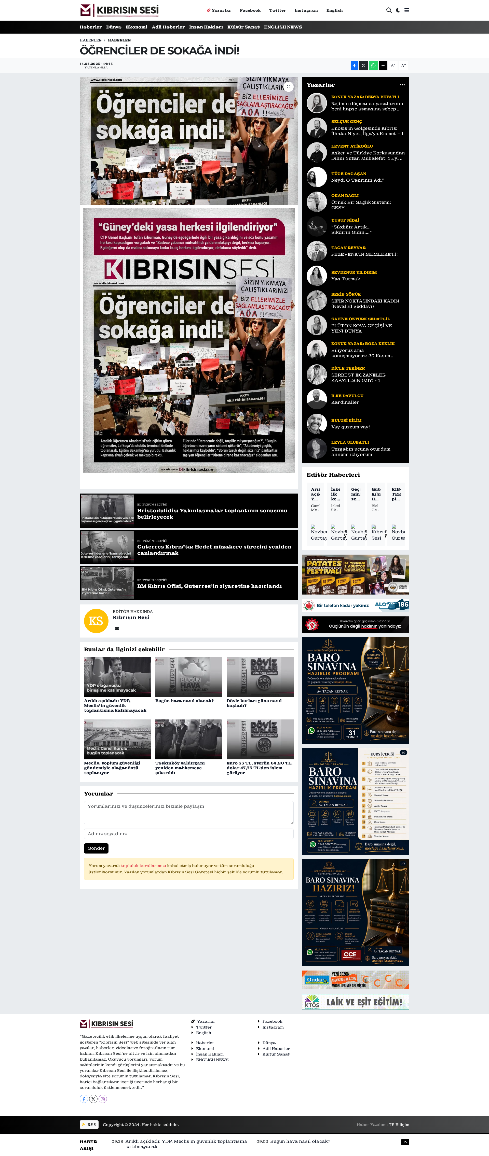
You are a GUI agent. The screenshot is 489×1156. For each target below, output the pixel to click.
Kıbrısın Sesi (131, 617)
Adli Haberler (168, 27)
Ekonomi (136, 27)
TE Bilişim (399, 1124)
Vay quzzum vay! (350, 427)
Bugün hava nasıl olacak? (184, 700)
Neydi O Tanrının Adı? (357, 180)
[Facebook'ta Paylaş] (354, 65)
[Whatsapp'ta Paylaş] (373, 65)
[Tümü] (402, 85)
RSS (91, 1124)
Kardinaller (345, 402)
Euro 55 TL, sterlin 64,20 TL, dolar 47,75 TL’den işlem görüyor (260, 767)
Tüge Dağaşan (348, 173)
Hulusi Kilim (346, 420)
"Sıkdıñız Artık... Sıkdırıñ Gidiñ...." (351, 229)
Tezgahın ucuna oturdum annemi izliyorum (360, 451)
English (335, 10)
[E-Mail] (117, 629)
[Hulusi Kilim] (317, 423)
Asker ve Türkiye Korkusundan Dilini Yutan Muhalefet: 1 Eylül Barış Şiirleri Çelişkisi (368, 155)
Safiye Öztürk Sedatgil (360, 318)
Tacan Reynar (348, 247)
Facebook (250, 10)
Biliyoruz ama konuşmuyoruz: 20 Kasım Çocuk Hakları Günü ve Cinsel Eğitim (366, 353)
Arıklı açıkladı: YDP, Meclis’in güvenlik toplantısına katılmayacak (115, 705)
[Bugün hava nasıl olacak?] (188, 677)
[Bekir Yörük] (317, 300)
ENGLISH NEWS (283, 27)
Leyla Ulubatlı (350, 442)
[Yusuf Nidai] (317, 226)
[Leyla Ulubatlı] (317, 448)
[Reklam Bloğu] (355, 574)
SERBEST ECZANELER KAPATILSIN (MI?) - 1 (358, 377)
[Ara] (389, 10)
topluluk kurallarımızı (144, 865)
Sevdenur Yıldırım (354, 272)
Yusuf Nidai (345, 220)
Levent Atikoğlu (352, 146)
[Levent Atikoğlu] (317, 152)
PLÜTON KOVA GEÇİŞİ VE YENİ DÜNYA (361, 328)
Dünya (113, 27)
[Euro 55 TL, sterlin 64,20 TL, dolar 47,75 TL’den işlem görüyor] (260, 739)
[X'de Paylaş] (363, 65)
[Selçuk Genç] (317, 127)
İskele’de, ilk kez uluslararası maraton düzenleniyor (335, 494)
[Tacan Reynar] (317, 250)
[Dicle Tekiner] (317, 374)
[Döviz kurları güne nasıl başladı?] (260, 677)
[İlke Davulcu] (317, 398)
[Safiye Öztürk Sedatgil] (317, 324)
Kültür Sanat (243, 27)
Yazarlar (221, 10)
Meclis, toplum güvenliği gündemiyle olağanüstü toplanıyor (112, 767)
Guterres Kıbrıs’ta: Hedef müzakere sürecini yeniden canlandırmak (376, 494)
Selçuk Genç (346, 121)
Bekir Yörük (346, 294)
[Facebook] (84, 1099)
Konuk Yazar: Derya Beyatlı (365, 96)
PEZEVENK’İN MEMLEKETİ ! (365, 254)
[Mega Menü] (406, 10)
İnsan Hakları (206, 27)
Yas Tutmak (345, 279)
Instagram (306, 10)
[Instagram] (103, 1099)
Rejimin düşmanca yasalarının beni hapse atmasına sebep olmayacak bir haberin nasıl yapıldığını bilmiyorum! (367, 106)
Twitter (277, 10)
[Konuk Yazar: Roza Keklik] (317, 349)
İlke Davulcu (347, 395)
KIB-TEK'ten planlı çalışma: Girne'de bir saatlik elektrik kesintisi (396, 494)
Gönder (96, 848)
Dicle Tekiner (348, 368)
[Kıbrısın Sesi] (119, 10)
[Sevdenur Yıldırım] (317, 275)
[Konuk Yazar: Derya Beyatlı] (317, 102)
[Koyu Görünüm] (398, 10)
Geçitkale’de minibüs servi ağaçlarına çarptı (355, 494)
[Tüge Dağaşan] (317, 176)
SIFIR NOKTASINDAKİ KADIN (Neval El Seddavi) (365, 303)
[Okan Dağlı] (317, 201)
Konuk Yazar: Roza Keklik (363, 343)
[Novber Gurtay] (319, 533)
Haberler (91, 27)
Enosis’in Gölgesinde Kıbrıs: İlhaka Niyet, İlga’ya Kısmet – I (367, 131)
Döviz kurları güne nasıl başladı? (254, 703)
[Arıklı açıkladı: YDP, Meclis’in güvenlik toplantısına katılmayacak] (117, 677)
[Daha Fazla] (383, 65)
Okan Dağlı (345, 195)
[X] (93, 1099)
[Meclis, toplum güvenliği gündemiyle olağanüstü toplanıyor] (117, 739)
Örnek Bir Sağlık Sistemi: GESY (361, 205)
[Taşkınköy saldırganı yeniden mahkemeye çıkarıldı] (188, 739)
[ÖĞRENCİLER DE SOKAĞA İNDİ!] (189, 141)
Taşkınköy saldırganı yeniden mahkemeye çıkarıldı (180, 767)
